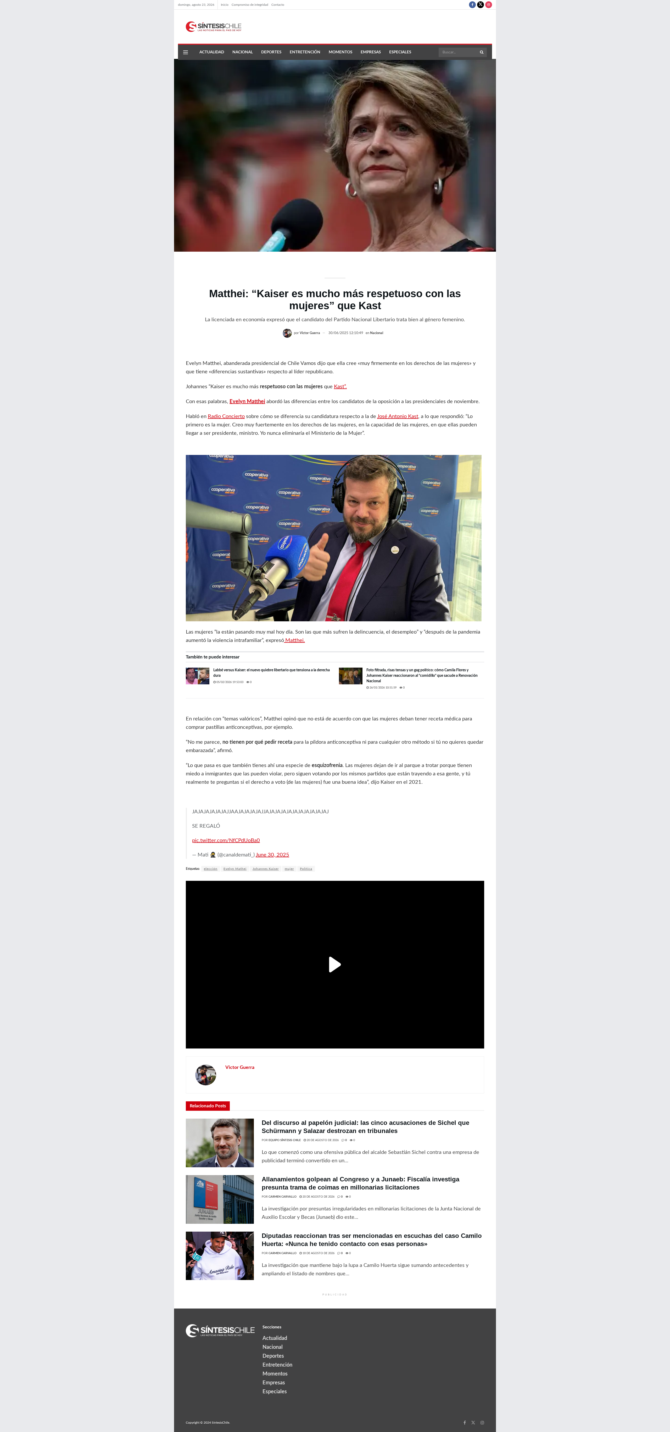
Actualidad (211, 52)
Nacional (242, 52)
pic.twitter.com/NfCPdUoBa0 (226, 840)
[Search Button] (482, 52)
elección (210, 868)
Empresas (371, 52)
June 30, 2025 (272, 855)
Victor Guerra (310, 333)
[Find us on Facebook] (472, 4)
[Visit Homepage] (209, 26)
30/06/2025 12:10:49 (345, 333)
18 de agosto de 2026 (318, 1253)
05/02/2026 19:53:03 (229, 682)
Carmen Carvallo (283, 1196)
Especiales (400, 52)
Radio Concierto (226, 416)
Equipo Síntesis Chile (285, 1140)
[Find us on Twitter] (480, 4)
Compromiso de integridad (250, 4)
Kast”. (340, 386)
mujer (289, 868)
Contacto (277, 4)
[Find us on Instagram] (488, 4)
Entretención (305, 52)
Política (306, 868)
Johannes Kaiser (266, 868)
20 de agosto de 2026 (322, 1140)
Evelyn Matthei (247, 401)
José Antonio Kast (397, 416)
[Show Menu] (185, 52)
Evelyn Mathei (235, 868)
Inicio (224, 4)
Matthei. (294, 640)
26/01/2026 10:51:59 (383, 687)
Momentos (340, 52)
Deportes (271, 52)
